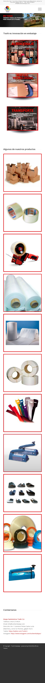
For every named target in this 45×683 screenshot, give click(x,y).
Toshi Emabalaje (15, 646)
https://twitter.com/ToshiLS (18, 631)
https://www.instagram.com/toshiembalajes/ (26, 633)
